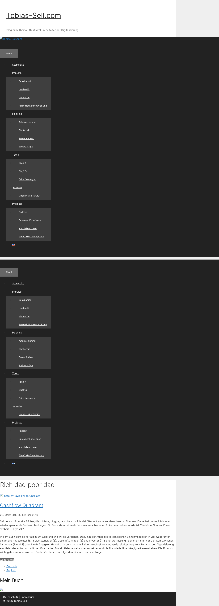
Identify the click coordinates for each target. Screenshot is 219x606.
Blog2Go (23, 171)
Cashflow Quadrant (21, 505)
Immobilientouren (28, 228)
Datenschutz (10, 597)
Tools (15, 154)
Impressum (27, 597)
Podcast (23, 212)
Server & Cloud (26, 138)
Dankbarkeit (25, 81)
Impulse (16, 72)
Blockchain (24, 130)
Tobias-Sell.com (33, 15)
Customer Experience (30, 220)
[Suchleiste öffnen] (6, 44)
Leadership (24, 89)
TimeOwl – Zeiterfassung (32, 236)
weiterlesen (7, 559)
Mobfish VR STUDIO (29, 195)
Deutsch (11, 566)
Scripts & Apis (26, 146)
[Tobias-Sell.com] (11, 38)
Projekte (17, 203)
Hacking (17, 113)
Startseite (18, 64)
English (11, 570)
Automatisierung (27, 122)
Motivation (24, 97)
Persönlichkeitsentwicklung (33, 105)
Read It (22, 163)
